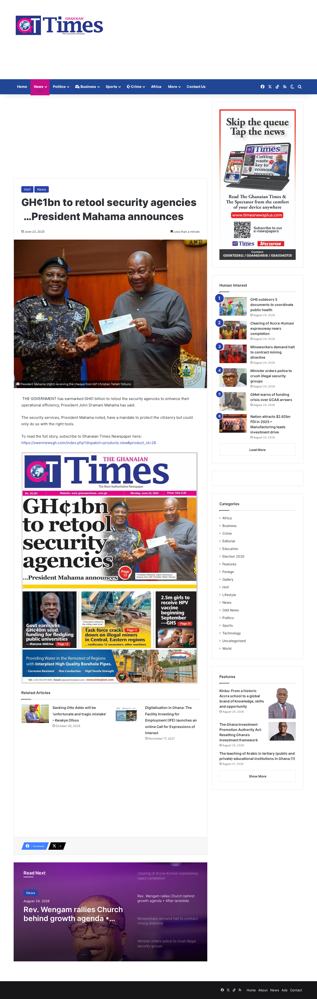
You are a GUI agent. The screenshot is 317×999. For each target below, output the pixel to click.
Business (88, 86)
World (226, 648)
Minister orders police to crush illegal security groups (271, 376)
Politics (59, 86)
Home (22, 86)
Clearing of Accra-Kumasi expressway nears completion (272, 328)
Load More (257, 450)
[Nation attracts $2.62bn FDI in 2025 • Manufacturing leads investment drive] (233, 423)
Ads (285, 990)
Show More (257, 776)
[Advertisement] (208, 39)
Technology (231, 633)
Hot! (27, 189)
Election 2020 (233, 556)
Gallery (228, 579)
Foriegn (228, 572)
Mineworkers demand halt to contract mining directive (272, 352)
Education (230, 549)
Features (229, 564)
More (172, 86)
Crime (135, 86)
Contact (296, 990)
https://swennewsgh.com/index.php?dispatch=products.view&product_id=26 (88, 442)
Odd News (230, 610)
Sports (111, 86)
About (263, 990)
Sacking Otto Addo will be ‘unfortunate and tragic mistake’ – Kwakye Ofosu (79, 713)
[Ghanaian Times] (59, 24)
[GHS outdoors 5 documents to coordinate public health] (233, 306)
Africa (156, 86)
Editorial (228, 541)
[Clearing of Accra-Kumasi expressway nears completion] (233, 330)
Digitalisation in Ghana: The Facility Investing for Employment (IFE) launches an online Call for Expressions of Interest (171, 720)
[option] (110, 911)
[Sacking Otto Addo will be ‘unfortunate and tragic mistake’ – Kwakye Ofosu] (35, 713)
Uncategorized (234, 641)
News (38, 86)
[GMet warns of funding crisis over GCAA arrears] (233, 401)
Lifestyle (229, 595)
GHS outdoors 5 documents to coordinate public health (271, 304)
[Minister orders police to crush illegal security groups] (233, 377)
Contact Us (196, 86)
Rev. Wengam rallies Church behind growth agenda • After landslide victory (73, 914)
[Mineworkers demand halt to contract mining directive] (233, 354)
